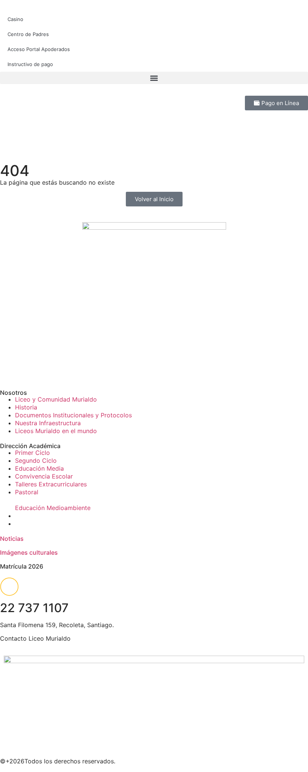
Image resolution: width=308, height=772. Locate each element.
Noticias (12, 538)
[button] (154, 78)
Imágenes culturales (29, 552)
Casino (15, 19)
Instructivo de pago (30, 64)
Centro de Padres (28, 34)
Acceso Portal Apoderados (39, 49)
